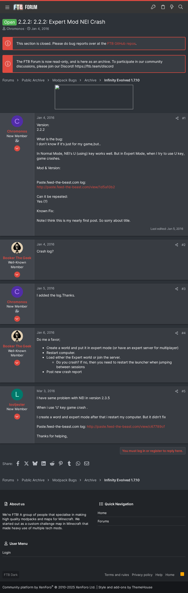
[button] (7, 7)
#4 (184, 333)
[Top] (177, 574)
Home (102, 513)
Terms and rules (117, 575)
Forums (103, 521)
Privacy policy (142, 575)
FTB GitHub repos (121, 43)
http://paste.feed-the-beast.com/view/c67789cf (126, 426)
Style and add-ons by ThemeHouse (125, 587)
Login (6, 552)
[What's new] (172, 7)
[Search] (181, 7)
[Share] (177, 118)
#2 (184, 245)
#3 (184, 289)
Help (159, 575)
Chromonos (15, 29)
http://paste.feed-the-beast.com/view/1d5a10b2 (76, 187)
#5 (184, 391)
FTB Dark (11, 575)
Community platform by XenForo (48, 587)
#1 (184, 118)
